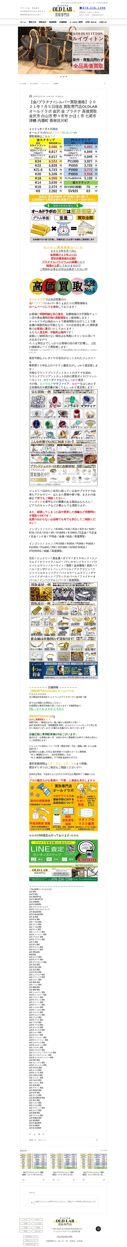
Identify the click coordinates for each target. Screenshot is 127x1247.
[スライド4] (63, 76)
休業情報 (55, 83)
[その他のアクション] (97, 96)
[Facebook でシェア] (30, 1134)
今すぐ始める (34, 83)
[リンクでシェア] (44, 1134)
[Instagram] (98, 1228)
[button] (105, 83)
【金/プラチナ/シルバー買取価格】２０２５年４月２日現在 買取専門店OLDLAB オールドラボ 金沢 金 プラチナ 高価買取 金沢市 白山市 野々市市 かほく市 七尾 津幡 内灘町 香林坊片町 (63, 1173)
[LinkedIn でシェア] (39, 1134)
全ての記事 (23, 83)
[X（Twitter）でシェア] (34, 1134)
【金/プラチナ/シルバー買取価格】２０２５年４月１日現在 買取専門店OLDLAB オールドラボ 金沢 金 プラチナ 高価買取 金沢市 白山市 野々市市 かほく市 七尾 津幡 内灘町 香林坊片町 (93, 1173)
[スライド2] (66, 76)
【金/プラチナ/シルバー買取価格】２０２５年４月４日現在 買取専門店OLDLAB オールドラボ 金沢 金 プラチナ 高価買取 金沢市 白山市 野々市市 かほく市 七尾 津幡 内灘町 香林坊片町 (33, 1173)
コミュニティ (45, 83)
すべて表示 (104, 1150)
